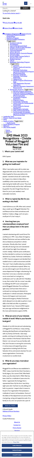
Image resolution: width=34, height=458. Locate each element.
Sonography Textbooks (20, 102)
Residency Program (13, 38)
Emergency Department (11, 34)
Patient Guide (18, 28)
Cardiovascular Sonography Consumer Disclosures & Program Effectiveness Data (23, 113)
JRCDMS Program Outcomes (22, 91)
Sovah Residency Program (11, 124)
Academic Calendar (16, 43)
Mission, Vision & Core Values (12, 118)
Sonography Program (21, 89)
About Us (9, 132)
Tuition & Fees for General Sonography (21, 106)
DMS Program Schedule (20, 109)
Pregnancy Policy (18, 100)
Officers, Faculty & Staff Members (20, 47)
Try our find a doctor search (11, 13)
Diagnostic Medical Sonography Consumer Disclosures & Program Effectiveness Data (23, 94)
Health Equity (11, 123)
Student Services (15, 59)
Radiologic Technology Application (20, 76)
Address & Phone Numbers (11, 411)
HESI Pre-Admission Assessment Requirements (23, 87)
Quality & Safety (13, 121)
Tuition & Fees (17, 79)
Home (8, 130)
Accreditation (14, 44)
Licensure (16, 66)
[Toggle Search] (25, 3)
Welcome (6, 126)
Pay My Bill (18, 23)
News (5, 119)
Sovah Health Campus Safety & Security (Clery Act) (20, 57)
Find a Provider (9, 23)
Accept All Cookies (17, 455)
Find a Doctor (17, 428)
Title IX (12, 61)
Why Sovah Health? (9, 127)
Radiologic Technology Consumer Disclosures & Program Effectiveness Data (23, 71)
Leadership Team (8, 116)
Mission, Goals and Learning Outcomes (22, 67)
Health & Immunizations (17, 49)
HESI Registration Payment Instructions (21, 84)
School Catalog (14, 55)
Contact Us (17, 425)
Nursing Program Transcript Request (21, 53)
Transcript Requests (16, 50)
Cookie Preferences (17, 445)
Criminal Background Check (18, 46)
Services (17, 430)
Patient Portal (8, 28)
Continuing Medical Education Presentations (16, 35)
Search (25, 8)
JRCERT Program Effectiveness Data (22, 81)
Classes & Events (26, 34)
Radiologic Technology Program (20, 63)
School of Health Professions (16, 40)
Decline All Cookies (17, 450)
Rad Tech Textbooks (19, 74)
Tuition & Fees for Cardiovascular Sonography (23, 104)
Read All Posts (10, 406)
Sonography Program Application (20, 98)
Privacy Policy (7, 416)
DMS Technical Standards (21, 110)
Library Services (15, 52)
